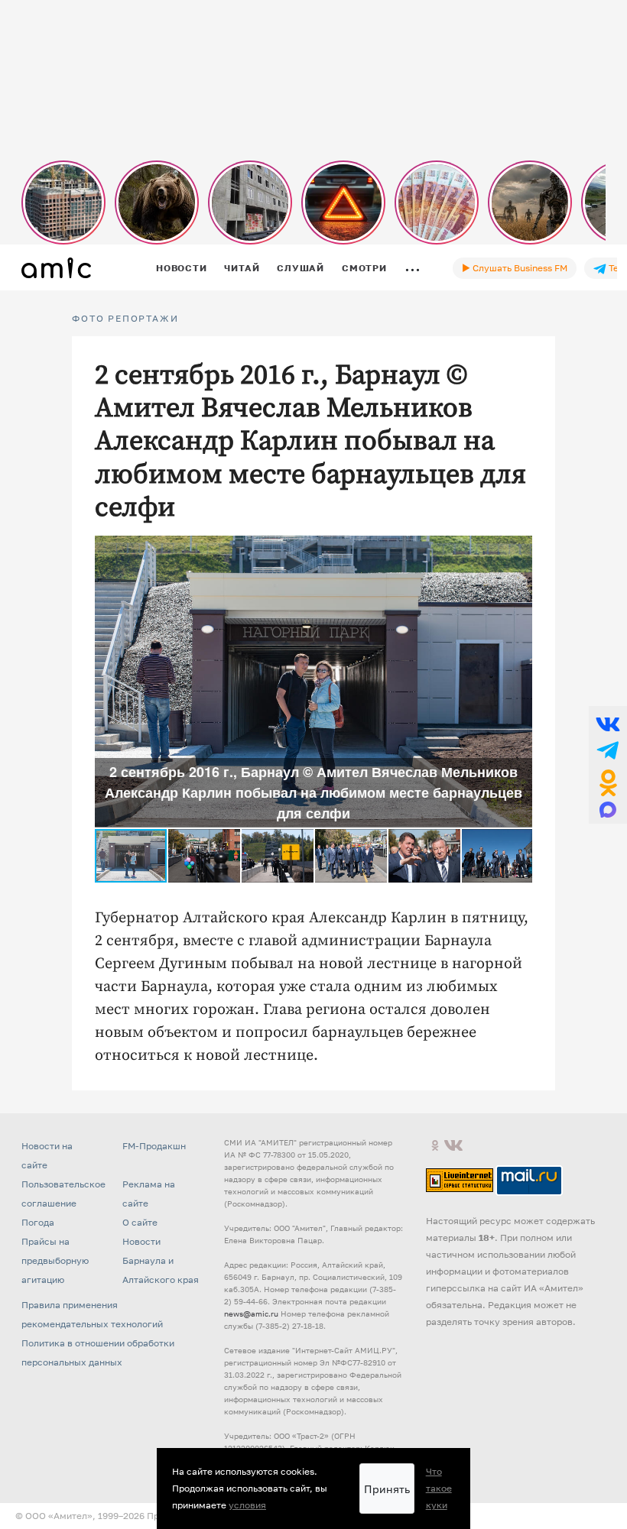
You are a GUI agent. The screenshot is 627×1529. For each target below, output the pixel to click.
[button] (518, 549)
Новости (181, 268)
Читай (241, 268)
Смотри (364, 268)
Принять (387, 1488)
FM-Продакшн (154, 1146)
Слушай (300, 268)
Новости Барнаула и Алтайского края (160, 1260)
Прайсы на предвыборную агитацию (55, 1260)
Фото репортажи (125, 318)
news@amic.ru (251, 1313)
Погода (37, 1222)
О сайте (140, 1222)
